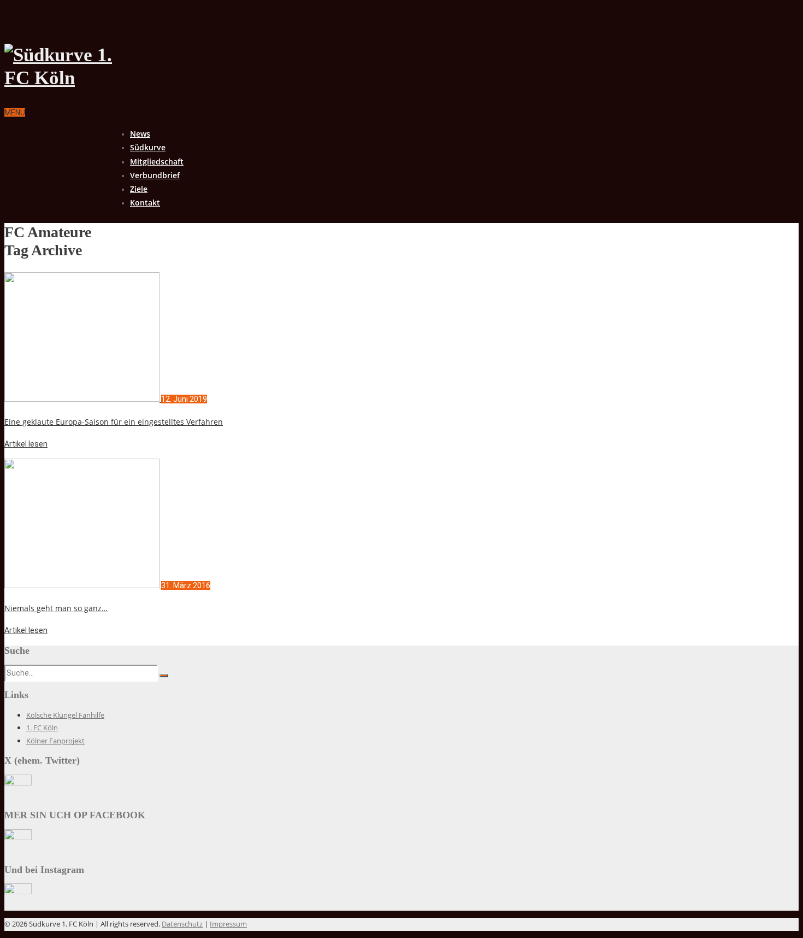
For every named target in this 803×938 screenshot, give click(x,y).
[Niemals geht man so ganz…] (82, 585)
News (140, 133)
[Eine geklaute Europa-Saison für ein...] (82, 399)
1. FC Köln (42, 727)
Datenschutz (182, 924)
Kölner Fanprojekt (55, 741)
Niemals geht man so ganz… (56, 608)
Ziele (138, 189)
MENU (14, 112)
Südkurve (148, 147)
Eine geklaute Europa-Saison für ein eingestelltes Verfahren (113, 422)
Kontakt (145, 202)
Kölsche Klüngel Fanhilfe (65, 715)
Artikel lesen (26, 443)
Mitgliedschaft (157, 161)
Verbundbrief (155, 175)
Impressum (228, 924)
